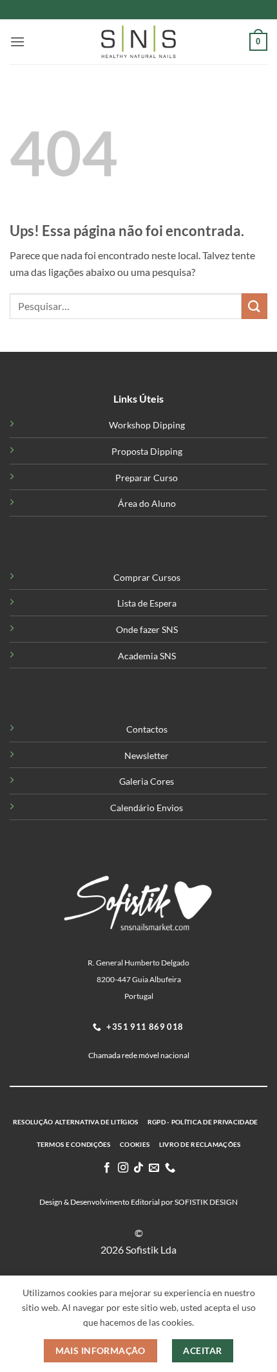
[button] (17, 41)
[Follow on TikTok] (138, 1168)
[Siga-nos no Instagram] (122, 1168)
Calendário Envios (146, 807)
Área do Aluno (147, 503)
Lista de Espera (147, 603)
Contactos (146, 729)
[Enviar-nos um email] (154, 1168)
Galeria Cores (146, 781)
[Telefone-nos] (170, 1168)
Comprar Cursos (146, 577)
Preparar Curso (146, 477)
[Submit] (254, 305)
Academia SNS (147, 655)
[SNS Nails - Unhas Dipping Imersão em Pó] (138, 41)
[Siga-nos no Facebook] (107, 1168)
